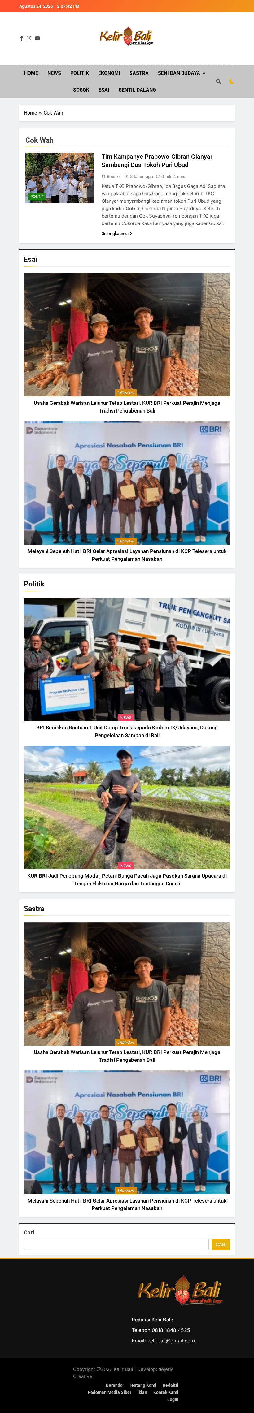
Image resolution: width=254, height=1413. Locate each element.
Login (172, 1399)
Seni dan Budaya (179, 73)
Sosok (81, 90)
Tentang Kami (142, 1385)
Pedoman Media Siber (109, 1392)
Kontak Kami (165, 1392)
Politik (79, 73)
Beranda (114, 1385)
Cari (29, 1232)
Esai (104, 90)
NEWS (54, 73)
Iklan (142, 1392)
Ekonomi (109, 73)
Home (31, 73)
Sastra (139, 73)
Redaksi (114, 176)
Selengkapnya (115, 233)
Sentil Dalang (137, 90)
